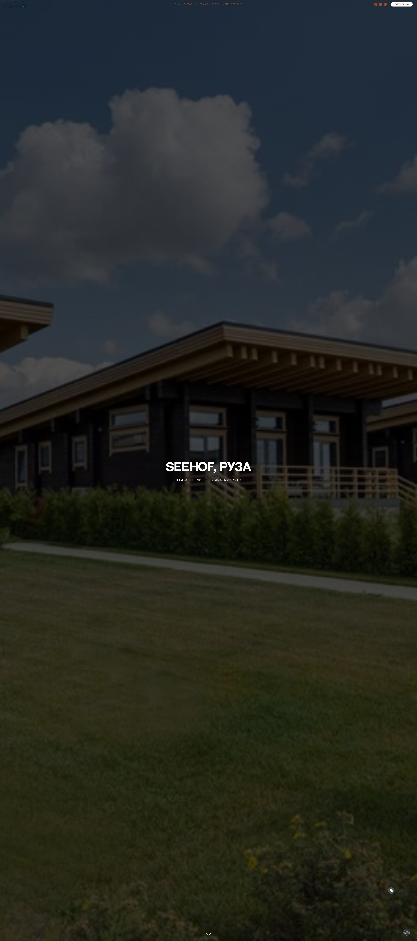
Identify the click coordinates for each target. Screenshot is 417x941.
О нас (178, 4)
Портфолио (190, 4)
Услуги (215, 4)
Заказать (204, 4)
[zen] (380, 4)
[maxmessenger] (385, 4)
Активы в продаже (232, 4)
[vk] (375, 4)
